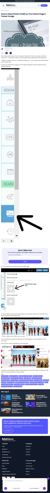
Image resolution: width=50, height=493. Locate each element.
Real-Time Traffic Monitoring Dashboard (25, 1)
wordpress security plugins (36, 382)
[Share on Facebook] (6, 53)
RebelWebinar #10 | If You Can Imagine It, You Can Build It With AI (41, 406)
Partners (28, 454)
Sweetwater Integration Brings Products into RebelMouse (17, 405)
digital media (27, 378)
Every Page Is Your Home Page (41, 396)
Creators (7, 10)
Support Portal (6, 471)
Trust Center (29, 466)
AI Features (5, 454)
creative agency (38, 380)
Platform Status (30, 469)
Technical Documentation (9, 474)
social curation (18, 386)
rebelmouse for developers (22, 382)
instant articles (14, 376)
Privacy (28, 471)
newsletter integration (17, 378)
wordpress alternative (31, 384)
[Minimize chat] (48, 478)
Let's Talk (7, 430)
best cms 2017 (5, 376)
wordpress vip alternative (25, 376)
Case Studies (5, 463)
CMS (3, 446)
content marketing (19, 384)
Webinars (4, 469)
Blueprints (4, 449)
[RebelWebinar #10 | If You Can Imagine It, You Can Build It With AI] (30, 404)
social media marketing (7, 384)
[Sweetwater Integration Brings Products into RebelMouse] (6, 404)
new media (40, 384)
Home (2, 10)
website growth (5, 378)
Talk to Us (43, 5)
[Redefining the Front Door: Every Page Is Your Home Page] (30, 397)
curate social (10, 382)
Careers (28, 452)
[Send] (44, 488)
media (46, 382)
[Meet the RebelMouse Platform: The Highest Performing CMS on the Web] (6, 397)
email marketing (5, 380)
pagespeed (46, 380)
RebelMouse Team (9, 48)
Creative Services (6, 457)
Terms (27, 474)
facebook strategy (36, 378)
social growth (14, 380)
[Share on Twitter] (11, 53)
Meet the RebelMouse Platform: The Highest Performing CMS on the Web (17, 399)
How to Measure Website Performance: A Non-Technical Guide (17, 412)
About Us (28, 446)
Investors (28, 449)
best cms (4, 382)
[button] (3, 5)
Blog (3, 466)
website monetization (7, 386)
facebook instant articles (26, 380)
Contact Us (29, 463)
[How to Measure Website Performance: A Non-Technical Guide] (6, 411)
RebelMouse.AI (6, 452)
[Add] (5, 488)
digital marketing (37, 376)
